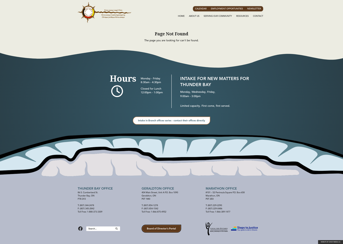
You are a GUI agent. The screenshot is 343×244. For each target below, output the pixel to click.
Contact (258, 16)
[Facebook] (80, 228)
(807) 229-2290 (215, 205)
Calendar (201, 8)
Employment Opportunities (227, 8)
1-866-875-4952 (158, 211)
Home (181, 16)
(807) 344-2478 (87, 205)
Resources (242, 16)
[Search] (116, 228)
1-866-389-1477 (222, 211)
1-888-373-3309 (94, 211)
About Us (194, 16)
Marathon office (221, 188)
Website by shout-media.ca (330, 242)
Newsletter (254, 8)
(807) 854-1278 (151, 205)
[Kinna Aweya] (104, 12)
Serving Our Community (218, 16)
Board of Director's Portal (161, 228)
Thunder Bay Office (95, 188)
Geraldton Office (158, 188)
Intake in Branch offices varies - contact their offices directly (171, 120)
